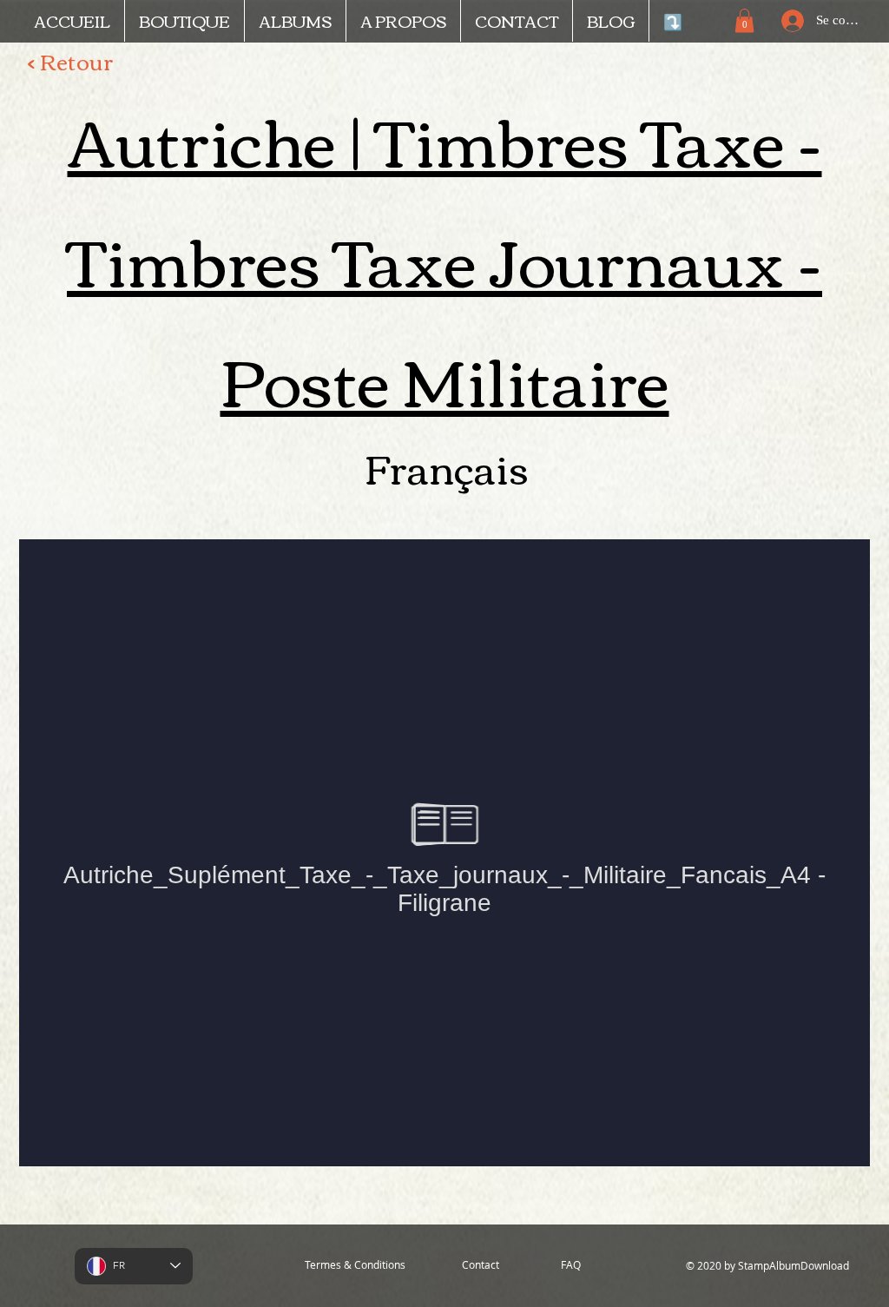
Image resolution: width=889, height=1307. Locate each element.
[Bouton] (799, 515)
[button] (744, 20)
